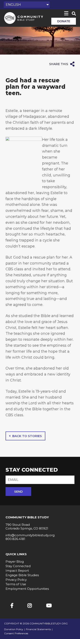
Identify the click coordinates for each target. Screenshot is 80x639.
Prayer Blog (15, 561)
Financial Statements (38, 629)
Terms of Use (16, 584)
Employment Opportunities (27, 589)
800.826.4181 (15, 539)
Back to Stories (27, 436)
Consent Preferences (16, 633)
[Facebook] (12, 605)
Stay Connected (18, 566)
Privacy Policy (16, 580)
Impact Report (17, 571)
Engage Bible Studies (22, 575)
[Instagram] (29, 605)
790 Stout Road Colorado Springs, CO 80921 (27, 526)
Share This (58, 64)
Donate (63, 21)
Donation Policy (13, 629)
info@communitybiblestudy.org (30, 535)
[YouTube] (49, 605)
